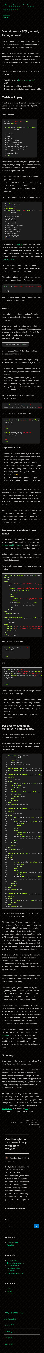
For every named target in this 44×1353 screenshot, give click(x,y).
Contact (8, 1344)
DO (15, 1088)
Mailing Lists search (13, 1268)
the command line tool (26, 80)
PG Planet (10, 1270)
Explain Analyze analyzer (15, 1263)
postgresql (34, 1122)
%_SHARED (7, 1108)
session (31, 1124)
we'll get (20, 244)
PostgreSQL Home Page (15, 1273)
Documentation (12, 1260)
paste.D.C (9, 1325)
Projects (8, 1337)
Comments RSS (12, 1242)
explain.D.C (10, 1319)
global (10, 1122)
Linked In (10, 1294)
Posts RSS (10, 1245)
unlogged (5, 1035)
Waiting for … (11, 1331)
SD (26, 1108)
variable (37, 1124)
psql (40, 1122)
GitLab (9, 1291)
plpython (26, 1122)
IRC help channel (13, 1265)
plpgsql (20, 1122)
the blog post (9, 259)
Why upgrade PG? (13, 1312)
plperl (15, 1122)
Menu (6, 17)
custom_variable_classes (11, 545)
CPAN (9, 1289)
